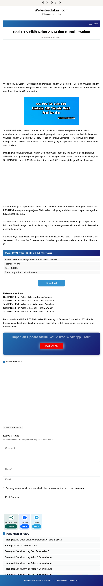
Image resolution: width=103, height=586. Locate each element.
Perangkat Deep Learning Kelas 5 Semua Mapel (28, 563)
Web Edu (41, 580)
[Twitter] (47, 3)
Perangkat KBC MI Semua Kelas (21, 545)
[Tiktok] (56, 3)
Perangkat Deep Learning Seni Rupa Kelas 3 (27, 551)
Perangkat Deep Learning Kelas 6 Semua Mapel (28, 557)
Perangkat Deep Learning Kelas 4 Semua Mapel (28, 569)
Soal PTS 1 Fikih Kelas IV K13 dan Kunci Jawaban (28, 304)
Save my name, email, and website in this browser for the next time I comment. (45, 488)
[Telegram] (60, 3)
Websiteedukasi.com (51, 10)
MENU (95, 24)
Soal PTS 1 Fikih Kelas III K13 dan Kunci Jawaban (28, 300)
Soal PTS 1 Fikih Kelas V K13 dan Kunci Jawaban (28, 308)
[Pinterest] (51, 3)
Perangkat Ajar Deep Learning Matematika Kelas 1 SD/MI (33, 539)
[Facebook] (43, 3)
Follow (11, 526)
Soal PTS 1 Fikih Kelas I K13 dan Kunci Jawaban (27, 297)
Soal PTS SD (17, 427)
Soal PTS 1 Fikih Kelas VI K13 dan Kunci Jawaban (28, 311)
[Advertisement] (51, 61)
